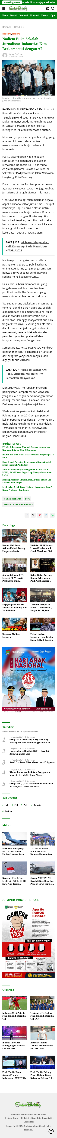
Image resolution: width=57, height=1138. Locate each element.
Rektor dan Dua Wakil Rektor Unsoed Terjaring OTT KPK (28, 456)
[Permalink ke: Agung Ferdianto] (4, 55)
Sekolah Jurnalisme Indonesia (18, 504)
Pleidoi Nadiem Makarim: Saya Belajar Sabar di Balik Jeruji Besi (41, 637)
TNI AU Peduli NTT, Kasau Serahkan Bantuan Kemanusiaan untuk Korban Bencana (41, 851)
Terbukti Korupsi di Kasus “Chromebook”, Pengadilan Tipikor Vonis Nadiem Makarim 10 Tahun (41, 608)
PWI (27, 499)
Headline (6, 33)
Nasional (16, 33)
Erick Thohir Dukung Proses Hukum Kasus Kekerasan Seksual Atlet (42, 1075)
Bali (7, 805)
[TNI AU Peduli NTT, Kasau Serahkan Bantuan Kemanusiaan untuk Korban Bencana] (42, 839)
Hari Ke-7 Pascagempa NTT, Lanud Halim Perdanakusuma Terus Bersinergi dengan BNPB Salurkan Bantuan (14, 851)
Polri (25, 805)
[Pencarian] (53, 8)
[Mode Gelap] (47, 8)
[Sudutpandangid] (18, 8)
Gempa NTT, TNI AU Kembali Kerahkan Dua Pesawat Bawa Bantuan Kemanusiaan (42, 881)
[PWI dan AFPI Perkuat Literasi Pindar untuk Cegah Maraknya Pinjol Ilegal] (42, 535)
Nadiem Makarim (12, 499)
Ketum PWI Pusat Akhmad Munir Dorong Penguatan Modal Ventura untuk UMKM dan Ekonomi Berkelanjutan (13, 548)
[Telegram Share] (46, 515)
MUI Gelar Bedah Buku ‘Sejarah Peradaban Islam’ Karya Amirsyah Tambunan (27, 488)
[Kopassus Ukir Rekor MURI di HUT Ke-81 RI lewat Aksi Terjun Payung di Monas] (14, 868)
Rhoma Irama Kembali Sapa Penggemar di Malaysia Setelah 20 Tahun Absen (30, 773)
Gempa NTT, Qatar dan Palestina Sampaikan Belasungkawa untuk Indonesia (32, 785)
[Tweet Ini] (33, 515)
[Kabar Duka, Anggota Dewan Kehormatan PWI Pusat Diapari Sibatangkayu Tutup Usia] (42, 565)
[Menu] (4, 8)
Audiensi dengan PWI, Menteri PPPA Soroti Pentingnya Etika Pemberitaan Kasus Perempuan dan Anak (13, 578)
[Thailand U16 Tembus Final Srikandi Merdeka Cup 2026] (42, 1003)
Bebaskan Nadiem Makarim (11, 635)
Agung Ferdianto (16, 54)
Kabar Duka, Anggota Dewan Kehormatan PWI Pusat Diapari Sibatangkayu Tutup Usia (41, 578)
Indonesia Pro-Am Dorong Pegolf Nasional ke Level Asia (13, 1046)
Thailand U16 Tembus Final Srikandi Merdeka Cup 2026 (42, 1016)
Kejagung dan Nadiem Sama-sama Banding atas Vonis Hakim (14, 608)
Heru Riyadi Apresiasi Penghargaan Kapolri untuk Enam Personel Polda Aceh (26, 463)
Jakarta (37, 805)
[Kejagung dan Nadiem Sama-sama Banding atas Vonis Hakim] (14, 595)
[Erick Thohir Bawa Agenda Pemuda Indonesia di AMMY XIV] (14, 1062)
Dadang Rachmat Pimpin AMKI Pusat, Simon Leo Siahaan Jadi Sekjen (26, 481)
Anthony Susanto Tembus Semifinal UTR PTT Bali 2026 (41, 1046)
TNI (16, 805)
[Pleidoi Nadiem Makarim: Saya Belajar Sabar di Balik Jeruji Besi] (42, 624)
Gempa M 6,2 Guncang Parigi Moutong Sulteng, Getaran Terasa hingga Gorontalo (30, 741)
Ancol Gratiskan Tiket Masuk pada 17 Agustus (32, 762)
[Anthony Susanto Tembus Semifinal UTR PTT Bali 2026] (42, 1033)
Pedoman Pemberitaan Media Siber (28, 1114)
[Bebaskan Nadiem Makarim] (14, 624)
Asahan (8, 811)
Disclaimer (29, 1122)
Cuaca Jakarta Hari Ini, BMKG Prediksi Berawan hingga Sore (29, 752)
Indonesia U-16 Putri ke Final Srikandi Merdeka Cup (14, 1016)
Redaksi (25, 1118)
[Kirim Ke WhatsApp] (52, 515)
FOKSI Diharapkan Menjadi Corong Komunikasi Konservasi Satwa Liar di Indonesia (26, 448)
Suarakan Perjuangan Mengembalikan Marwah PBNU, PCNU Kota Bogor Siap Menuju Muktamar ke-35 (27, 472)
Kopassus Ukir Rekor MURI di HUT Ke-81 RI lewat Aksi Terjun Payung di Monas (14, 881)
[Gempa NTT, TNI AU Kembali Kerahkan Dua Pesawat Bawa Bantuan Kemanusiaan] (42, 868)
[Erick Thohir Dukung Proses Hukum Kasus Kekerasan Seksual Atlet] (42, 1062)
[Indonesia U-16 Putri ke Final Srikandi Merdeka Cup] (14, 1003)
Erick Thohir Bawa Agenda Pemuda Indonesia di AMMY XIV (14, 1075)
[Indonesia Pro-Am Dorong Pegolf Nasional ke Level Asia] (14, 1033)
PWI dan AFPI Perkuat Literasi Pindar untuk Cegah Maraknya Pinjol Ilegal (42, 548)
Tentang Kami (11, 1118)
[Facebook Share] (27, 515)
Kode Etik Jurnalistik (41, 1118)
